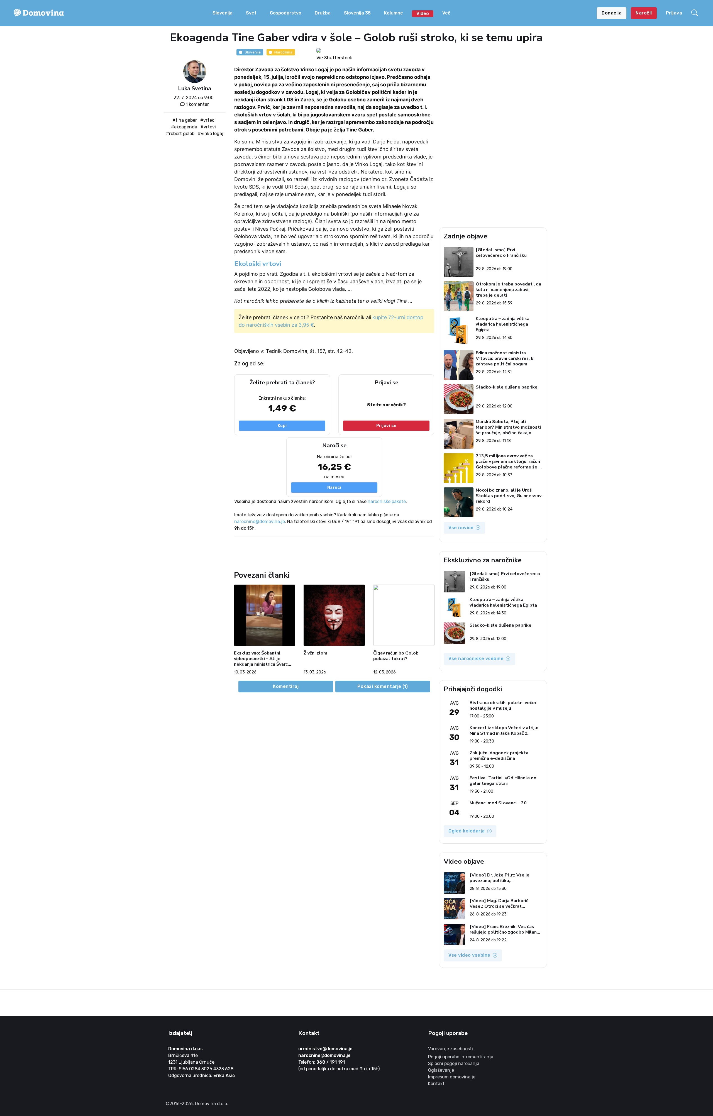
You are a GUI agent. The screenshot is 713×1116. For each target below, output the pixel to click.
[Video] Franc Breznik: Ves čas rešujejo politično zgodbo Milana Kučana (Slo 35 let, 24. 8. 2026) (504, 929)
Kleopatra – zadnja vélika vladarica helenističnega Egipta (502, 324)
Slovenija (223, 13)
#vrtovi (208, 127)
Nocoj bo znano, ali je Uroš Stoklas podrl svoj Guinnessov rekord (508, 495)
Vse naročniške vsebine (476, 658)
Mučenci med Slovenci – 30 (498, 803)
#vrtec (207, 120)
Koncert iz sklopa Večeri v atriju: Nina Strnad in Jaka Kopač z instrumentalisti (504, 730)
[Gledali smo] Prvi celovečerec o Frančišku (501, 252)
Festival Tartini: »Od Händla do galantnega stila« (503, 780)
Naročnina (283, 52)
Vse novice (460, 527)
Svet (251, 13)
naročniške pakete (387, 501)
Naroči (334, 487)
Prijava (674, 13)
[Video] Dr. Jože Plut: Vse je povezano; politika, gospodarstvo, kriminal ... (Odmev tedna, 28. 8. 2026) (506, 877)
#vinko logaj (210, 133)
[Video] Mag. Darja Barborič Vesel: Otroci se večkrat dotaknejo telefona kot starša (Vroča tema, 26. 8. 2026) (502, 903)
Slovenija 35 (357, 13)
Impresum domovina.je (451, 1077)
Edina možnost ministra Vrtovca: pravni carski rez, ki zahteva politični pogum (505, 358)
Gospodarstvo (285, 13)
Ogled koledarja (466, 831)
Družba (323, 13)
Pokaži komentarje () (382, 686)
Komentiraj (286, 686)
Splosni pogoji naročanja (453, 1063)
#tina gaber (184, 120)
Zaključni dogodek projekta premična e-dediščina (499, 755)
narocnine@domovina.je (259, 521)
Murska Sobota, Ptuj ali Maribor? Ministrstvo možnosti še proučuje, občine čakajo (508, 427)
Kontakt (436, 1083)
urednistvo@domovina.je (325, 1048)
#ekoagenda (184, 127)
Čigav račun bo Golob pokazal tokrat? (396, 656)
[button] (695, 13)
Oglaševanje (441, 1070)
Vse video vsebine (469, 955)
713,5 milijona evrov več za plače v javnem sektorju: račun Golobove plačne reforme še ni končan (509, 461)
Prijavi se (386, 425)
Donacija (612, 13)
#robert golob (180, 133)
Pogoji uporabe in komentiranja (460, 1056)
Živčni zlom (315, 653)
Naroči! (644, 13)
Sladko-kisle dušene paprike (507, 387)
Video (422, 13)
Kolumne (393, 13)
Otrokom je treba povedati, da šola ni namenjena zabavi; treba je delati (508, 289)
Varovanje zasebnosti (450, 1048)
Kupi (282, 425)
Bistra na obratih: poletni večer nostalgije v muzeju (503, 705)
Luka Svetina (194, 88)
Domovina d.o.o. (185, 1048)
